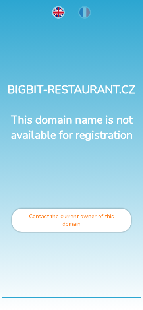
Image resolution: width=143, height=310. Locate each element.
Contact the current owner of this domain (71, 220)
